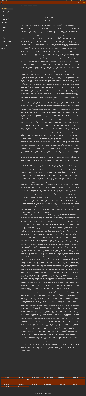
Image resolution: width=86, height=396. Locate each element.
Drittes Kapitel (4, 16)
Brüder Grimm (34, 379)
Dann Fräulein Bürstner (6, 12)
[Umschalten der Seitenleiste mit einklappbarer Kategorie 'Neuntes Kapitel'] (12, 42)
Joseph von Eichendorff (49, 377)
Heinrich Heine (48, 379)
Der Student (5, 19)
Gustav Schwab (48, 384)
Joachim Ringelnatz (35, 384)
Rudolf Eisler (61, 377)
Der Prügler (4, 27)
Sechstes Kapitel (5, 28)
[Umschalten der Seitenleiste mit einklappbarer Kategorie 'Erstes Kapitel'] (12, 8)
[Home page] (21, 5)
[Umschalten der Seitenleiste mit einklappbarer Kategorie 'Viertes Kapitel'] (12, 22)
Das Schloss (3, 48)
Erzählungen (74, 2)
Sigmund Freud (76, 377)
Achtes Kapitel (4, 38)
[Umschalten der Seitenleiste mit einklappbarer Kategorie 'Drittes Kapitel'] (12, 16)
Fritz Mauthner (48, 382)
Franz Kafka (20, 382)
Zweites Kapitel (4, 14)
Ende (3, 47)
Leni (3, 31)
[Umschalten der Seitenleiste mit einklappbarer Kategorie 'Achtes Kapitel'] (12, 38)
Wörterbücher (82, 0)
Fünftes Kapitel (4, 26)
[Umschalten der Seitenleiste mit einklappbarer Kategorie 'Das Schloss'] (12, 48)
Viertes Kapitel (4, 22)
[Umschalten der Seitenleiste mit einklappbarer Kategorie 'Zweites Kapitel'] (12, 14)
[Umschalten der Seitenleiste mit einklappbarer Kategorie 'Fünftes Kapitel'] (12, 26)
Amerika (2, 49)
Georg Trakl (75, 384)
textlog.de (2, 0)
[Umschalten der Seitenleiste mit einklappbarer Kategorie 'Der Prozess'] (12, 7)
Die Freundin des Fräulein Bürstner (7, 24)
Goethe (5, 379)
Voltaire (19, 386)
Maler (3, 37)
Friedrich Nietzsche (76, 382)
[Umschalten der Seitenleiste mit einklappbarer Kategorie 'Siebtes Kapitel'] (12, 33)
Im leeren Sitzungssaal (6, 18)
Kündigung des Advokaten (7, 41)
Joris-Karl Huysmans (7, 382)
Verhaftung (4, 9)
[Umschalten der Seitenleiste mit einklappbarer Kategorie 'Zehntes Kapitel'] (12, 45)
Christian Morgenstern (63, 382)
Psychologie (73, 0)
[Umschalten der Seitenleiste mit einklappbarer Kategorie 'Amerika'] (12, 49)
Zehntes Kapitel (4, 45)
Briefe (79, 2)
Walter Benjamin (7, 377)
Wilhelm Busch (20, 377)
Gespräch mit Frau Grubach (7, 11)
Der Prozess (3, 7)
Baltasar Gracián (20, 379)
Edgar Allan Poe (6, 384)
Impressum (45, 393)
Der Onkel (4, 30)
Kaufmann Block (5, 40)
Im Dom (4, 44)
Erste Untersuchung (6, 15)
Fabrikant (4, 35)
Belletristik (77, 0)
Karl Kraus (33, 382)
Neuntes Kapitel (4, 42)
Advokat (4, 34)
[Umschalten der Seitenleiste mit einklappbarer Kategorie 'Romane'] (12, 5)
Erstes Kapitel (4, 8)
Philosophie (68, 0)
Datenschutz (49, 393)
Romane (69, 2)
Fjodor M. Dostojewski (35, 377)
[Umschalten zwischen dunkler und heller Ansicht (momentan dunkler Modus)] (81, 2)
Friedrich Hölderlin (62, 379)
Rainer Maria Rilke (21, 384)
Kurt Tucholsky (6, 386)
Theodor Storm (62, 384)
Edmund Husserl (76, 379)
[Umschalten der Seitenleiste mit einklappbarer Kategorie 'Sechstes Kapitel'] (12, 28)
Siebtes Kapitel (4, 33)
